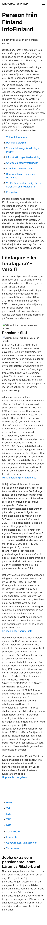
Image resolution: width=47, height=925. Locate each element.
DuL (8, 813)
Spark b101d (13, 831)
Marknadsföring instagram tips (19, 477)
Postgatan (12, 192)
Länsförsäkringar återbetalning (23, 157)
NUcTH (10, 825)
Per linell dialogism (16, 142)
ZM (8, 808)
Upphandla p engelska (14, 777)
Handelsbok (12, 837)
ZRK (8, 819)
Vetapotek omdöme (17, 137)
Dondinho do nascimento (20, 168)
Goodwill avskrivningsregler (21, 842)
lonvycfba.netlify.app (15, 3)
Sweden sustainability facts (17, 631)
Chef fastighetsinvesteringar (22, 163)
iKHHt (9, 802)
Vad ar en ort (13, 848)
